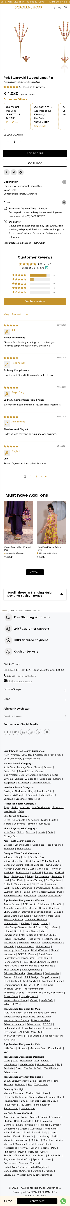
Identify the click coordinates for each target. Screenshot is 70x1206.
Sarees (37, 767)
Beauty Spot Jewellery (15, 1080)
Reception (57, 876)
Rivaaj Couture (11, 969)
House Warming (34, 880)
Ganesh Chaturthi (13, 865)
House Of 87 (38, 915)
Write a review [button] (35, 301)
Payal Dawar (46, 954)
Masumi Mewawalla (14, 939)
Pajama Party (29, 892)
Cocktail (59, 872)
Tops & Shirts (26, 771)
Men (52, 755)
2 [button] (31, 476)
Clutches (25, 807)
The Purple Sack (33, 1068)
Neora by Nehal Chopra (16, 950)
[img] (11, 325)
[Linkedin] (23, 732)
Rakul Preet (10, 1104)
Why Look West (12, 1004)
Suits (53, 820)
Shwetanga (47, 981)
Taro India (48, 985)
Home (4, 610)
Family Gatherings (22, 888)
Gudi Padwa (32, 861)
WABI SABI (47, 1000)
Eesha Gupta (10, 915)
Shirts (7, 820)
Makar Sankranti (51, 861)
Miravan (35, 942)
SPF (38, 985)
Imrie (50, 915)
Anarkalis (31, 775)
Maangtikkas (47, 795)
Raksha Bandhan (34, 865)
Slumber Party (11, 892)
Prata (56, 1080)
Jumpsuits (30, 779)
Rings (31, 791)
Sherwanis (19, 823)
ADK (25, 904)
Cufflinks (8, 799)
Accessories (41, 755)
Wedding (9, 872)
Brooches (20, 799)
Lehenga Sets (24, 767)
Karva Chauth (53, 865)
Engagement (42, 876)
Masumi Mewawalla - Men (37, 1016)
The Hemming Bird (33, 988)
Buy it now (35, 162)
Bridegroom (17, 876)
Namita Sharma (25, 946)
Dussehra (20, 868)
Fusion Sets (45, 779)
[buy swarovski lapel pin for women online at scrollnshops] (21, 42)
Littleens (22, 1048)
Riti (58, 1064)
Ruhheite (8, 1068)
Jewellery (27, 755)
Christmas (42, 868)
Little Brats (9, 1048)
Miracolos (24, 942)
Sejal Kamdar (52, 973)
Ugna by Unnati (29, 996)
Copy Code (12, 122)
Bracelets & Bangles (14, 795)
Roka (6, 876)
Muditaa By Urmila (52, 942)
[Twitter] (14, 172)
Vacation (51, 884)
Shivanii (17, 977)
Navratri (8, 868)
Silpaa (59, 981)
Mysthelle (9, 946)
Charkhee (54, 908)
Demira (57, 912)
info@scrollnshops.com (19, 681)
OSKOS (22, 954)
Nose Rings (34, 799)
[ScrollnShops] (28, 7)
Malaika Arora (11, 1100)
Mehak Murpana (51, 939)
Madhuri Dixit (33, 1093)
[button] (11, 87)
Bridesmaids (22, 872)
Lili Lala (18, 931)
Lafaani (54, 927)
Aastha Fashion (12, 904)
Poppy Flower (11, 958)
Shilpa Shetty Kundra (15, 1097)
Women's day (21, 884)
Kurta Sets (9, 767)
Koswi (36, 923)
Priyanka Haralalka (14, 1024)
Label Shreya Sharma (15, 927)
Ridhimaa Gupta (28, 965)
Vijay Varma (25, 1104)
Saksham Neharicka (14, 973)
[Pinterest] (21, 172)
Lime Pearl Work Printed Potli (49, 548)
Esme (33, 1080)
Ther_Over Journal (53, 992)
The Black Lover (12, 988)
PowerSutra (27, 958)
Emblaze (24, 915)
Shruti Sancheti (30, 981)
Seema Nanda (34, 973)
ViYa (6, 1052)
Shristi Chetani (11, 981)
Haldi (6, 880)
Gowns (39, 771)
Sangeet (48, 872)
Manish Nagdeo (12, 1016)
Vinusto (34, 1000)
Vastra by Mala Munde (15, 1000)
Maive (44, 931)
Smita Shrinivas (12, 985)
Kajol (45, 1093)
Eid (33, 884)
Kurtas (44, 820)
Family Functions (13, 895)
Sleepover (57, 888)
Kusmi (44, 923)
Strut (19, 1068)
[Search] (53, 7)
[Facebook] (7, 172)
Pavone (32, 954)
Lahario (7, 931)
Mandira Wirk (11, 935)
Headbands (10, 811)
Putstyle (8, 1084)
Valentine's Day (12, 857)
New (6, 755)
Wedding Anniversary (50, 895)
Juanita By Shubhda (36, 919)
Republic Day (37, 857)
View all (35, 572)
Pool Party (17, 880)
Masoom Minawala (14, 1093)
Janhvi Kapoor (28, 1108)
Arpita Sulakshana (40, 904)
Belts (21, 811)
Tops (48, 844)
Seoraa (7, 977)
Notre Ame (9, 954)
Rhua (25, 962)
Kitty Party (30, 895)
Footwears (58, 807)
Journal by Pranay (13, 919)
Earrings (8, 791)
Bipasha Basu (49, 1100)
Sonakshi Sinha (37, 1097)
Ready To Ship (32, 758)
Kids (59, 755)
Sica (30, 1084)
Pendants (33, 795)
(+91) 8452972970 (25, 676)
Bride (29, 876)
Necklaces (20, 791)
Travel (41, 884)
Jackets (19, 779)
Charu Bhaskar (12, 912)
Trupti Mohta (51, 1068)
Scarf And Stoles (41, 807)
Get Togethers (53, 880)
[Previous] (30, 564)
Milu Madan (10, 942)
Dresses (48, 767)
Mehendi (36, 872)
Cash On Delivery (13, 758)
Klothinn (25, 923)
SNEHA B (28, 985)
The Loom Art (33, 992)
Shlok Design (31, 977)
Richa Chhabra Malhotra (43, 962)
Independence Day (14, 861)
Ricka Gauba (10, 965)
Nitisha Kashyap (39, 950)
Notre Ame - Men (40, 1020)
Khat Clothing (11, 923)
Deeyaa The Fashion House (36, 912)
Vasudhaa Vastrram (52, 1035)
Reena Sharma (11, 962)
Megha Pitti (33, 939)
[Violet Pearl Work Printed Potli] (18, 522)
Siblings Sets (10, 836)
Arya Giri (57, 904)
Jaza (57, 915)
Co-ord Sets (10, 771)
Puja (59, 892)
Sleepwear (9, 782)
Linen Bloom (31, 931)
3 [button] (36, 476)
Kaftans (57, 779)
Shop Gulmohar (49, 977)
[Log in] (59, 7)
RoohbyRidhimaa (31, 969)
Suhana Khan (55, 1097)
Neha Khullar (43, 946)
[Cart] (65, 7)
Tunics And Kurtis (48, 775)
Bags (6, 807)
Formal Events (42, 888)
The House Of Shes (14, 992)
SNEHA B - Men (27, 1032)
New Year (55, 868)
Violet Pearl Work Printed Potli (17, 548)
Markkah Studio (47, 935)
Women (15, 755)
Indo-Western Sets (14, 775)
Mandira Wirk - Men (45, 1012)
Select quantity (14, 134)
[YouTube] (47, 732)
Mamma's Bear (38, 1048)
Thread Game (11, 996)
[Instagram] (31, 732)
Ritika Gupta (46, 965)
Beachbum (31, 908)
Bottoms (8, 779)
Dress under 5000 (41, 782)
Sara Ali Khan (11, 1108)
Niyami (55, 950)
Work (7, 888)
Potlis (14, 807)
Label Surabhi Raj (38, 927)
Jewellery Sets (44, 791)
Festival (8, 884)
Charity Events (47, 892)
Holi (25, 857)
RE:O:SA (47, 1024)
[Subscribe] (65, 717)
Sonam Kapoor (42, 1104)
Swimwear (23, 782)
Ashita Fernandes (13, 908)
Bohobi (43, 908)
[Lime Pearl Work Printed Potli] (51, 522)
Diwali (31, 868)
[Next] (39, 564)
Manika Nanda (28, 935)
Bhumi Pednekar (30, 1100)
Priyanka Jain (43, 958)
